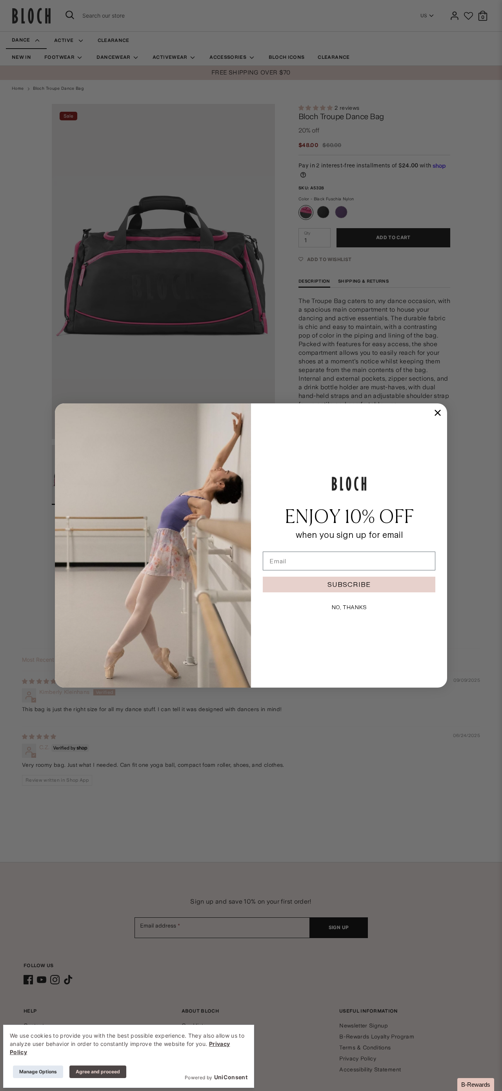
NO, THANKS (349, 607)
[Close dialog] (437, 413)
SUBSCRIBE (349, 584)
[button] (475, 1084)
